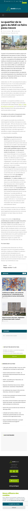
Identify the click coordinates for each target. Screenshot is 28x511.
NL (12, 1)
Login (17, 1)
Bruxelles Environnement (7, 106)
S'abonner (14, 356)
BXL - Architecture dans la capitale (10, 335)
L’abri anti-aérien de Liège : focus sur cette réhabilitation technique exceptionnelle (14, 368)
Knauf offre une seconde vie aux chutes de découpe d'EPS (14, 408)
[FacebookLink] (19, 1)
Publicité (24, 2)
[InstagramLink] (23, 1)
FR (14, 1)
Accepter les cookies (14, 504)
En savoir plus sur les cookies (16, 500)
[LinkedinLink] (21, 1)
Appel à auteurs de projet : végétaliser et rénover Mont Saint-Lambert (13, 318)
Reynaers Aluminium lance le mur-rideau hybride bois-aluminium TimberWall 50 (13, 385)
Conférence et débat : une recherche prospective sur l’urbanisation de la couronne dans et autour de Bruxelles (13, 294)
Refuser (14, 507)
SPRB (24, 104)
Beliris (20, 104)
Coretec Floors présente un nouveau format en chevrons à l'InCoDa (14, 396)
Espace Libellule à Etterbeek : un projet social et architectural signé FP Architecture (13, 421)
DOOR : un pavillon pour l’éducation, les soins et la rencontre (13, 380)
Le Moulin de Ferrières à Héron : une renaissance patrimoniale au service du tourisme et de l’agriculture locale (13, 414)
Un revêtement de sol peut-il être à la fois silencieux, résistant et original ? (13, 391)
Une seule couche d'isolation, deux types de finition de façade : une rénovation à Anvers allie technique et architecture (14, 402)
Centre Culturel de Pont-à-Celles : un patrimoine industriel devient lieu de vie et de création (14, 374)
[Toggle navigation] (3, 15)
